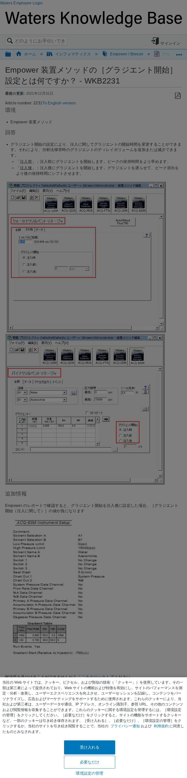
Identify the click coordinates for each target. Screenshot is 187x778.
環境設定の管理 (89, 773)
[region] (93, 727)
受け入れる (90, 747)
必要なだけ (90, 762)
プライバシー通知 (125, 726)
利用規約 (161, 726)
